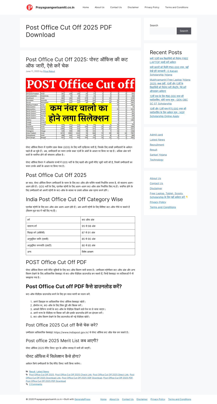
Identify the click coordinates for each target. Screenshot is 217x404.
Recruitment (157, 144)
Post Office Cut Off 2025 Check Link (73, 374)
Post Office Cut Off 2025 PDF (118, 378)
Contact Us (116, 7)
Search (154, 25)
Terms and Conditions (176, 7)
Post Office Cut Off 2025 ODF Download (82, 378)
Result (32, 371)
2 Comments (35, 384)
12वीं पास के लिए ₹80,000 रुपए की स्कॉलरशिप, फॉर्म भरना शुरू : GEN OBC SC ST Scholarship (169, 100)
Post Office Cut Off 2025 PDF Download (46, 381)
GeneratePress (82, 399)
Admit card (156, 134)
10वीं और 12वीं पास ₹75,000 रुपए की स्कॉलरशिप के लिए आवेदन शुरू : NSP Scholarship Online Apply (168, 112)
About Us (99, 7)
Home (86, 7)
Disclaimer (133, 7)
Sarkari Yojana (158, 154)
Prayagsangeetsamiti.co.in (55, 7)
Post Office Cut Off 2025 (41, 374)
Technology (156, 159)
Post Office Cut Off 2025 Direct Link (111, 374)
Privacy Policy (152, 7)
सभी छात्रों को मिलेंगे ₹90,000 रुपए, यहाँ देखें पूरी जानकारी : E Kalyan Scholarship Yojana (169, 71)
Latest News (42, 371)
